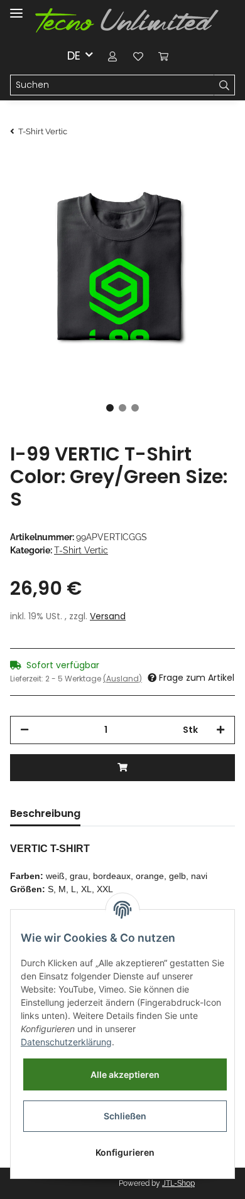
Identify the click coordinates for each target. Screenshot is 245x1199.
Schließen (125, 1116)
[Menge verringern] (24, 730)
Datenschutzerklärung (66, 1041)
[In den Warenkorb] (122, 767)
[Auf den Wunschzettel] (208, 187)
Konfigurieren (125, 1152)
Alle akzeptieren (125, 1074)
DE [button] (73, 55)
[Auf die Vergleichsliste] (176, 187)
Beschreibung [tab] (45, 813)
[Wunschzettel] (138, 55)
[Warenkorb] (163, 55)
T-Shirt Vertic (81, 550)
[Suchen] (224, 85)
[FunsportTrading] (127, 20)
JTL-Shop (178, 1183)
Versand (108, 616)
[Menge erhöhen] (220, 730)
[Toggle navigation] (16, 8)
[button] (113, 55)
